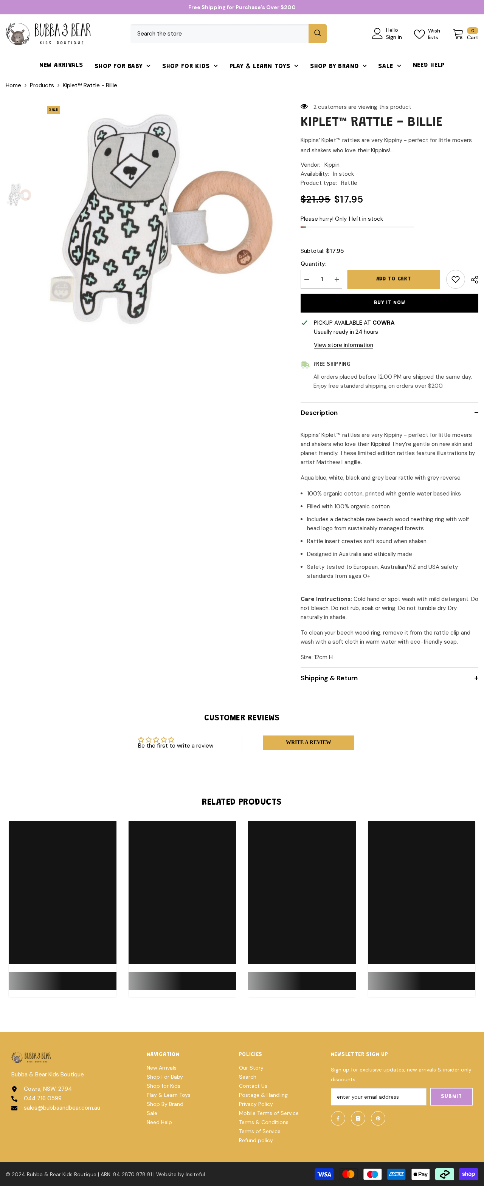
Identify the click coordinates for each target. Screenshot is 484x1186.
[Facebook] (338, 1118)
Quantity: (313, 264)
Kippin (332, 165)
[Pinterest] (378, 1118)
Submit (451, 1096)
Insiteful (195, 1174)
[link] (62, 976)
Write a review (308, 742)
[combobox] (219, 33)
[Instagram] (358, 1118)
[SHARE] (471, 280)
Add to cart (394, 279)
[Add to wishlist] (455, 279)
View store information (343, 345)
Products (42, 85)
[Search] (228, 33)
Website (166, 1174)
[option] (160, 219)
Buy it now (389, 303)
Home (13, 85)
